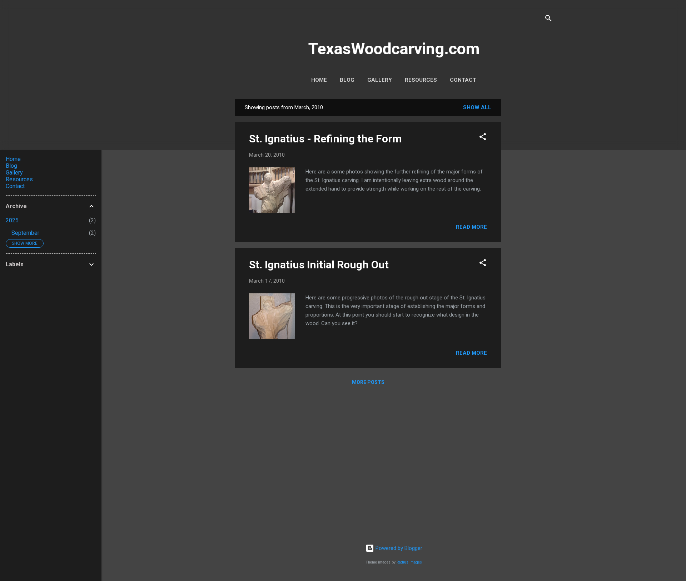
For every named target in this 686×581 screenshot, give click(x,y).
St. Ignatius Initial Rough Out (319, 264)
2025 (12, 220)
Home (319, 80)
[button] (482, 137)
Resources (421, 80)
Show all (477, 107)
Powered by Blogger (398, 548)
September (25, 232)
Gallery (379, 80)
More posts (368, 382)
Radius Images (409, 562)
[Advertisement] (530, 206)
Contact (463, 80)
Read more (471, 227)
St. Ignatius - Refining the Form (325, 138)
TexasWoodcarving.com (393, 48)
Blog (347, 80)
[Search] (548, 19)
